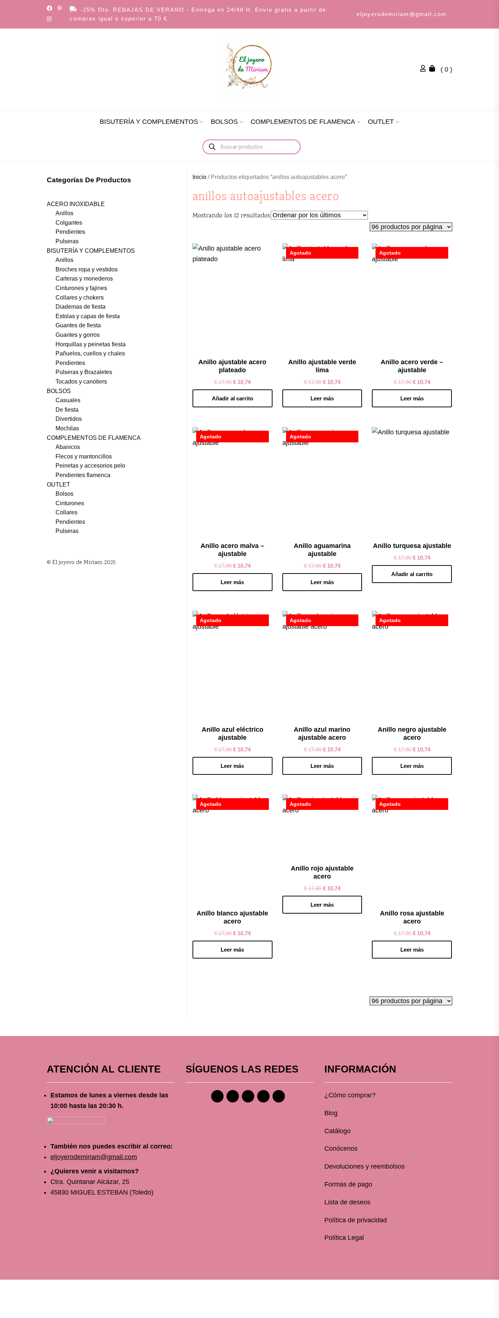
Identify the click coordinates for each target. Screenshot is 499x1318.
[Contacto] (279, 1096)
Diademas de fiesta (81, 307)
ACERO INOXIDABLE (76, 204)
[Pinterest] (248, 1096)
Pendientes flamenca (83, 475)
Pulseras (67, 241)
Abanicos (68, 447)
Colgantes (69, 223)
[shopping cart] (434, 69)
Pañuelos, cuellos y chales (90, 353)
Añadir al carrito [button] (232, 398)
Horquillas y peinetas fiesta (91, 344)
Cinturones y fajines (81, 288)
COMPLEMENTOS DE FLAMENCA (303, 121)
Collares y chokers (80, 297)
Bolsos (64, 494)
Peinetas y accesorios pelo (90, 465)
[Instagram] (232, 1096)
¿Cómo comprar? (350, 1095)
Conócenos (341, 1148)
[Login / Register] (425, 69)
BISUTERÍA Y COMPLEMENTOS (149, 121)
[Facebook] (217, 1096)
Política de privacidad (355, 1220)
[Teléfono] (263, 1096)
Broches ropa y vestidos (87, 269)
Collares (66, 512)
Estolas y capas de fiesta (88, 316)
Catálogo (337, 1131)
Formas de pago (348, 1184)
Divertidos (69, 419)
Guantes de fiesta (78, 325)
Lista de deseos (347, 1202)
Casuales (68, 400)
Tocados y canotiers (81, 381)
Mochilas (67, 428)
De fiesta (67, 410)
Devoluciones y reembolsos (364, 1166)
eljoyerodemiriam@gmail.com (402, 14)
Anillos (64, 213)
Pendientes (70, 232)
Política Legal (344, 1237)
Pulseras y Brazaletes (84, 372)
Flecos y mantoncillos (84, 456)
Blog (331, 1113)
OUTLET (381, 121)
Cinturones (70, 503)
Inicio (199, 177)
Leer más (322, 398)
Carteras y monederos (84, 278)
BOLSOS (224, 121)
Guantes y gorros (78, 335)
